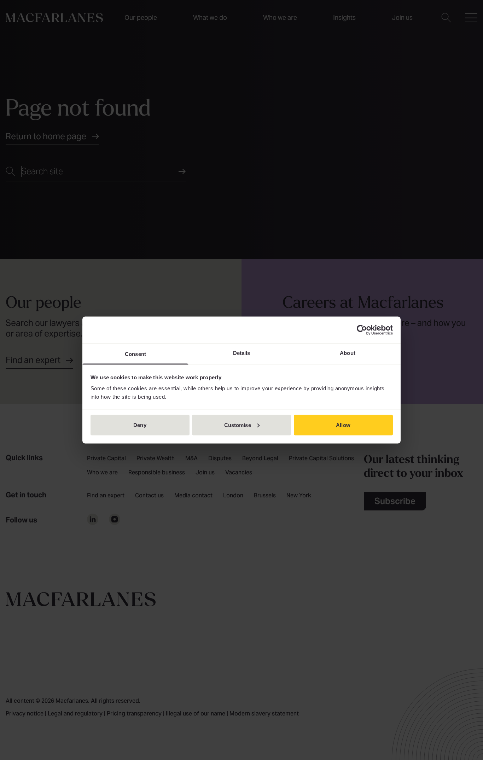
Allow (343, 425)
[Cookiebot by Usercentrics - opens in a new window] (362, 330)
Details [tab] (241, 353)
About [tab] (347, 353)
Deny (139, 425)
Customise (237, 425)
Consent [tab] (135, 354)
